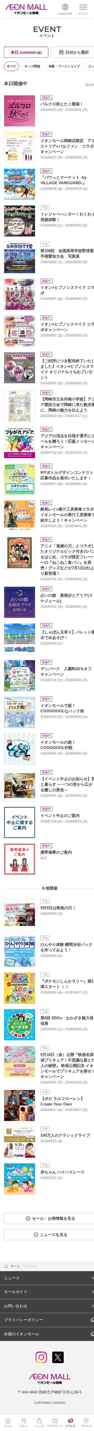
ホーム (16, 1266)
